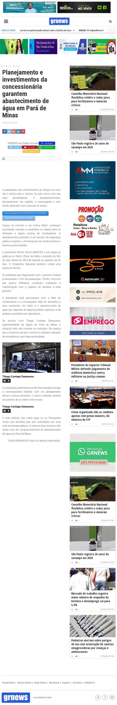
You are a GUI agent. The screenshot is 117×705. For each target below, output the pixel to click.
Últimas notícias (107, 109)
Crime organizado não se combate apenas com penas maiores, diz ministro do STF (92, 416)
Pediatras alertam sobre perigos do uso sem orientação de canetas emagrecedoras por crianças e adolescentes (92, 646)
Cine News (77, 683)
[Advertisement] (31, 467)
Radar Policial (108, 381)
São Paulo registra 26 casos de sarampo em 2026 (90, 145)
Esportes (66, 683)
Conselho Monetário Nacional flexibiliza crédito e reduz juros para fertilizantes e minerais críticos (90, 99)
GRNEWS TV (90, 683)
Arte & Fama (54, 683)
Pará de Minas (11, 66)
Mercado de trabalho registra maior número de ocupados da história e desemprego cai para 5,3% (90, 599)
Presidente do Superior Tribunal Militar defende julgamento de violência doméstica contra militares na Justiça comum (90, 370)
